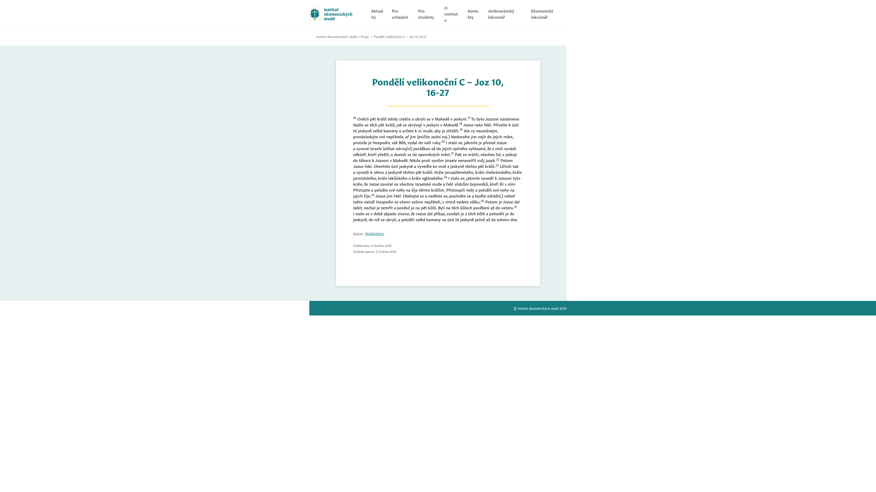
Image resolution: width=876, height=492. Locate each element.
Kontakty (473, 13)
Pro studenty (426, 13)
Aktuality (377, 13)
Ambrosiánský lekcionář (501, 13)
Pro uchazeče (400, 13)
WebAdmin (374, 233)
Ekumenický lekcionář (542, 13)
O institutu (451, 13)
